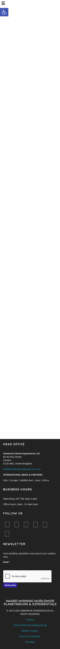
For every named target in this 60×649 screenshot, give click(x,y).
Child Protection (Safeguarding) (30, 625)
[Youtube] (26, 525)
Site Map (30, 641)
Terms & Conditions (29, 636)
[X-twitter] (17, 525)
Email (6, 562)
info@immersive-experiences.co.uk (22, 469)
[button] (4, 12)
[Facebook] (7, 525)
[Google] (7, 534)
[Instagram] (36, 525)
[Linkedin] (45, 525)
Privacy (30, 619)
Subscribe (10, 585)
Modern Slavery (30, 630)
